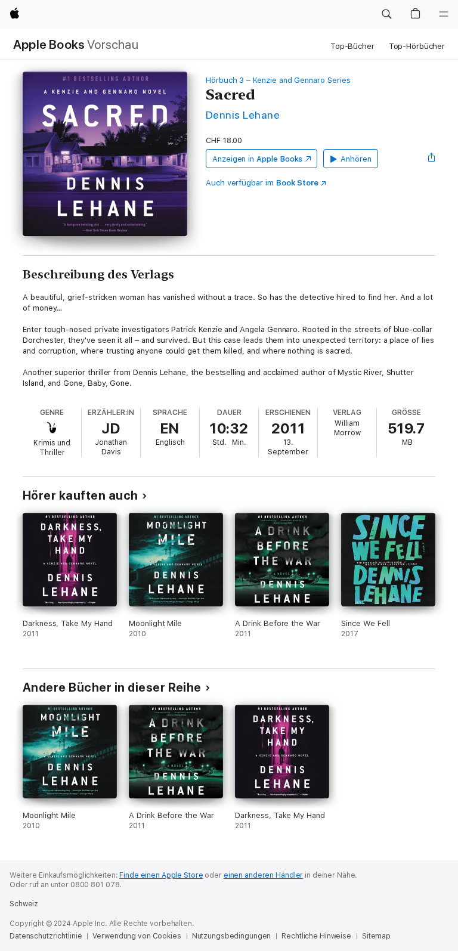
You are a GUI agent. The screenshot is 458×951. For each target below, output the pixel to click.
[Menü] (443, 14)
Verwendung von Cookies (136, 936)
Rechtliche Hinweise (316, 936)
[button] (386, 14)
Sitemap (376, 936)
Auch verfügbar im (262, 182)
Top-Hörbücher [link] (417, 46)
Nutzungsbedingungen (231, 936)
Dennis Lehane (243, 115)
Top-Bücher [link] (352, 46)
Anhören (356, 158)
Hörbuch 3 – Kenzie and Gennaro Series (278, 80)
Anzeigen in (257, 158)
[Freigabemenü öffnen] (432, 159)
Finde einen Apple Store (161, 875)
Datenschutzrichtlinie (46, 936)
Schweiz (24, 904)
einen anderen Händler (263, 875)
